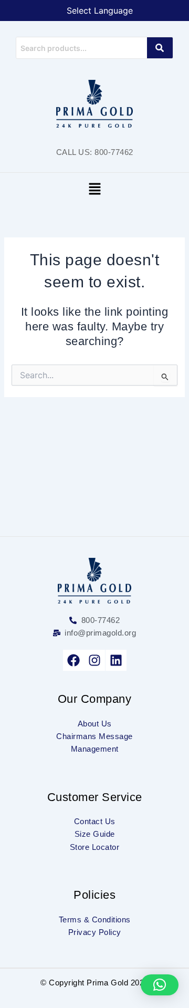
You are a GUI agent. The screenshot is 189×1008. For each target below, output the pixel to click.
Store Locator (95, 847)
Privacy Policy (94, 932)
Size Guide (95, 834)
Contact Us (95, 821)
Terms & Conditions (95, 920)
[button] (94, 189)
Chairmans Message (94, 736)
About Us (95, 724)
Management (95, 749)
